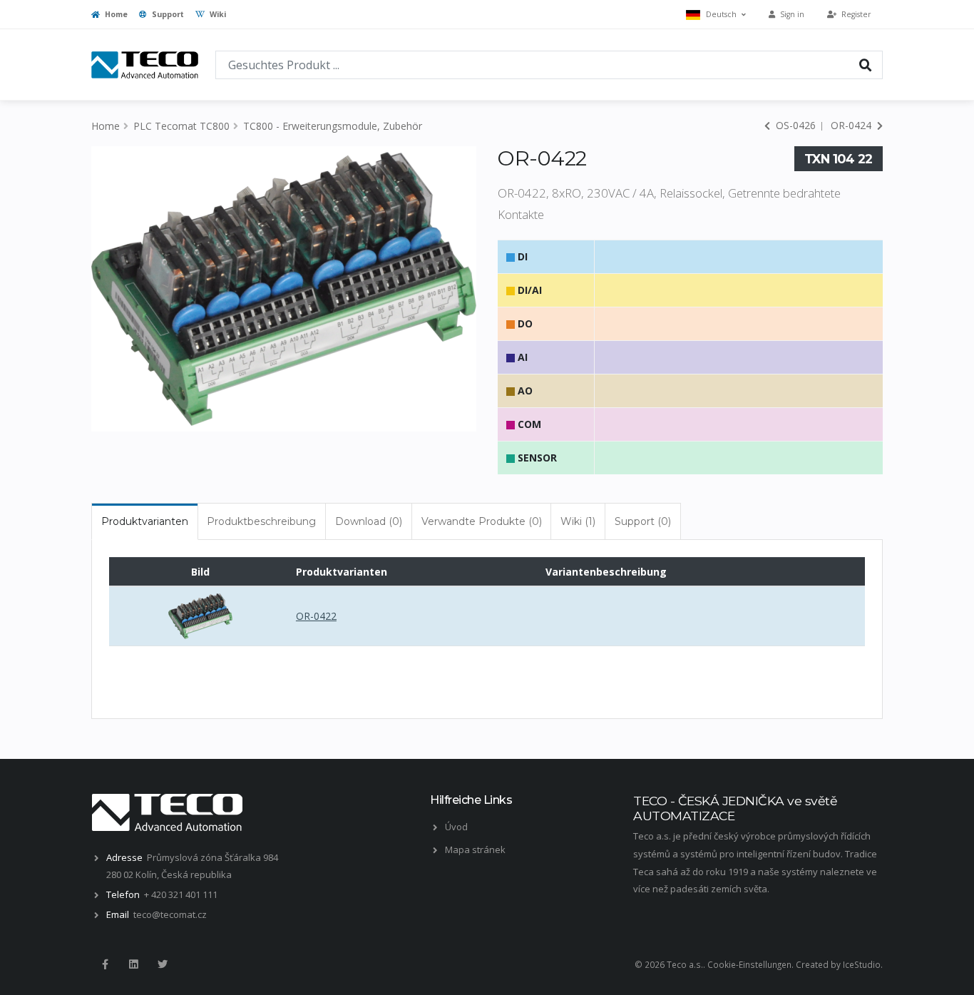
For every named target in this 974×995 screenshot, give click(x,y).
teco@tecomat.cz (170, 914)
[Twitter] (162, 964)
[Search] (865, 64)
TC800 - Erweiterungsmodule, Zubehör (332, 126)
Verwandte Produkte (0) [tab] (481, 521)
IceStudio (862, 964)
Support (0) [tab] (643, 521)
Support (167, 14)
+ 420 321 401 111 (180, 894)
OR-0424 (852, 125)
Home (115, 14)
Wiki (216, 14)
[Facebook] (105, 964)
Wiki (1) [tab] (577, 521)
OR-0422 (316, 616)
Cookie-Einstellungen (749, 964)
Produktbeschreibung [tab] (261, 521)
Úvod (456, 826)
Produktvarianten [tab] (144, 521)
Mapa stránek (475, 849)
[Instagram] (133, 964)
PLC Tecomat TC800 (181, 126)
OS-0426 (794, 125)
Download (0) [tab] (368, 521)
